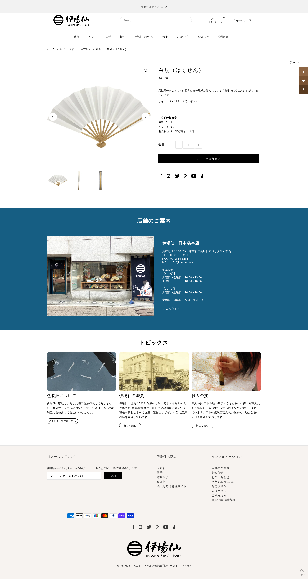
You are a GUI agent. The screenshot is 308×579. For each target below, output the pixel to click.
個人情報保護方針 (223, 500)
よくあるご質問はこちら (62, 421)
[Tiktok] (202, 176)
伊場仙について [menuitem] (144, 36)
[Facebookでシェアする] (303, 71)
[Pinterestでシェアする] (303, 89)
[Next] (146, 117)
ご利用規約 (219, 495)
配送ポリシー (221, 486)
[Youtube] (193, 176)
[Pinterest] (185, 176)
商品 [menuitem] (76, 36)
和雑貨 (161, 482)
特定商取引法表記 (223, 482)
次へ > (294, 62)
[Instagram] (168, 176)
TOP (301, 574)
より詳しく (173, 308)
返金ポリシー (221, 491)
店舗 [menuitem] (108, 36)
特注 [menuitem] (122, 36)
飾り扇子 (163, 477)
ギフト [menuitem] (92, 36)
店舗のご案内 (221, 468)
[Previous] (53, 117)
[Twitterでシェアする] (303, 80)
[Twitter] (177, 176)
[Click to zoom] (146, 71)
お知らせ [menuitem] (203, 36)
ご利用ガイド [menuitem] (225, 36)
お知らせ (218, 472)
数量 (161, 144)
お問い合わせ (221, 477)
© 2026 (154, 566)
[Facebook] (161, 176)
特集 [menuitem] (165, 36)
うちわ (161, 468)
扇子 (160, 472)
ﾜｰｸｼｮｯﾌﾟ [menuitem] (183, 36)
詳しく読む (130, 425)
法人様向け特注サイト (172, 486)
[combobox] (156, 20)
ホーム (51, 49)
